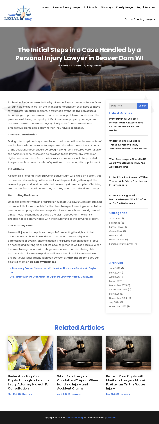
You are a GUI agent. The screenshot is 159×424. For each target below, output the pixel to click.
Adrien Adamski (69, 65)
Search (142, 105)
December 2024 (118, 298)
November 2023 (117, 306)
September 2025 (118, 289)
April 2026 (114, 276)
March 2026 (115, 281)
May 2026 (114, 272)
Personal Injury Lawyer (67, 7)
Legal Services (146, 7)
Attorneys (106, 7)
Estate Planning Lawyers (140, 19)
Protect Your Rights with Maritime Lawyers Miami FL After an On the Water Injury (127, 199)
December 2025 (118, 285)
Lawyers (45, 7)
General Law (116, 231)
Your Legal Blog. (74, 417)
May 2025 (114, 293)
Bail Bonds (90, 7)
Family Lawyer (125, 7)
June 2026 (114, 268)
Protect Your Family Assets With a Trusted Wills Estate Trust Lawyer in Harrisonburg (128, 181)
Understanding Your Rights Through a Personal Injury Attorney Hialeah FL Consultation (128, 144)
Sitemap (111, 417)
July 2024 (114, 302)
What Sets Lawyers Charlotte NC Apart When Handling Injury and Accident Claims (127, 163)
